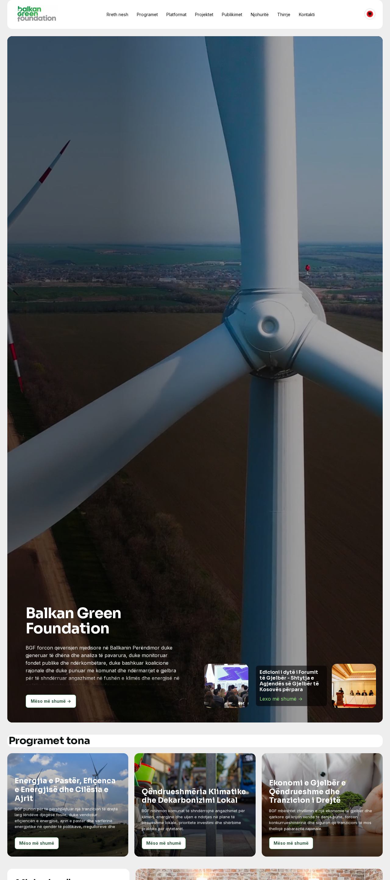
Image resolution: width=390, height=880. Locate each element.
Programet (147, 14)
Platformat (176, 14)
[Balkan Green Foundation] (37, 13)
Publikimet (232, 14)
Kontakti (307, 14)
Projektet (204, 14)
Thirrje (283, 14)
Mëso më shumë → (51, 701)
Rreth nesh (117, 14)
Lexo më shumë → (281, 696)
